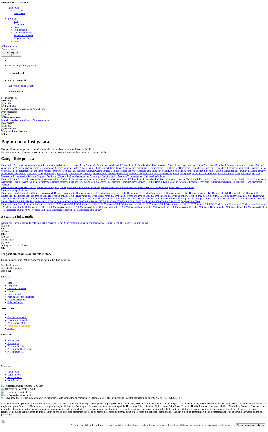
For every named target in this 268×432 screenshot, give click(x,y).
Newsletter (12, 380)
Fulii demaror (78, 170)
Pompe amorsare (220, 173)
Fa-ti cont (18, 10)
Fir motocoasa (99, 182)
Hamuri (159, 182)
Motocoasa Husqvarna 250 (66, 207)
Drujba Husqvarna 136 (131, 193)
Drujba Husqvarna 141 (177, 193)
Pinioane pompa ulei (143, 173)
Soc (104, 176)
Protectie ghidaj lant (250, 173)
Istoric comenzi (14, 377)
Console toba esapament (135, 168)
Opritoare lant (61, 173)
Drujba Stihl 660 (74, 201)
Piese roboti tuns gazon (48, 187)
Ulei (146, 176)
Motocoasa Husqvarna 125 (231, 204)
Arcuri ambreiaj (145, 165)
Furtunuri (90, 170)
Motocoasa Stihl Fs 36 (47, 204)
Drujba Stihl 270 (180, 195)
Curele (63, 187)
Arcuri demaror (175, 165)
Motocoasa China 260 (91, 207)
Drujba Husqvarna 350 (17, 198)
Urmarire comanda (23, 32)
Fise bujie (66, 170)
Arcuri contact (160, 165)
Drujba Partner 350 (38, 198)
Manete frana (19, 173)
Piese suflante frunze (111, 187)
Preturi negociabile (16, 323)
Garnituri (115, 170)
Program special (21, 38)
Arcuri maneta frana (193, 165)
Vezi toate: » (34, 109)
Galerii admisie (102, 170)
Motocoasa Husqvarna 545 (64, 209)
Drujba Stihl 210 (26, 195)
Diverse (24, 182)
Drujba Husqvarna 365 (142, 198)
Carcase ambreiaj (63, 168)
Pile (131, 173)
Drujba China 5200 (170, 201)
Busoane (230, 165)
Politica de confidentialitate (91, 223)
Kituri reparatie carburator (180, 170)
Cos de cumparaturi (17, 317)
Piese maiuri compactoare (181, 187)
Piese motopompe (10, 190)
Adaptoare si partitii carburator (40, 165)
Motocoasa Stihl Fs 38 (70, 204)
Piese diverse (7, 187)
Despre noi (19, 24)
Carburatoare (48, 168)
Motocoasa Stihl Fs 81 (160, 204)
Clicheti (105, 168)
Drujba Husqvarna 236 (103, 195)
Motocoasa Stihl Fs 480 (17, 209)
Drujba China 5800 (190, 201)
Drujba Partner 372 (248, 198)
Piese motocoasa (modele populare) (18, 204)
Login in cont (14, 374)
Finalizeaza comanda (17, 320)
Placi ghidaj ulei (188, 173)
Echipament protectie (39, 182)
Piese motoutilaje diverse (156, 187)
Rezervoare (6, 176)
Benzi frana (209, 165)
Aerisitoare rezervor (65, 165)
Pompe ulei (234, 173)
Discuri (16, 182)
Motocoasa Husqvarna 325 (139, 207)
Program (51, 223)
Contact (17, 41)
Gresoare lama (144, 170)
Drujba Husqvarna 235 (80, 195)
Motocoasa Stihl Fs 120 (205, 204)
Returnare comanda (23, 35)
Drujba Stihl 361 (122, 198)
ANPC (10, 328)
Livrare (17, 27)
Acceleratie (19, 165)
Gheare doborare (128, 170)
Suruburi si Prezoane (116, 176)
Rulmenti (31, 176)
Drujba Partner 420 (39, 201)
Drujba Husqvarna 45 (64, 193)
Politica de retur (39, 223)
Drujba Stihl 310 (214, 195)
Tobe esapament (135, 176)
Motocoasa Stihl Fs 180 (40, 207)
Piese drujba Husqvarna (19, 349)
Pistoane (168, 173)
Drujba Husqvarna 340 (234, 195)
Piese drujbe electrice (118, 173)
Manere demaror (257, 170)
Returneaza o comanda (18, 325)
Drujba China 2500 (112, 201)
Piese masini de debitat (132, 187)
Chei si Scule (86, 168)
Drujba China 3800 (131, 201)
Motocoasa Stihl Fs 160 (17, 207)
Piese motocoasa (9, 179)
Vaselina (153, 176)
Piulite (176, 173)
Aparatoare (111, 179)
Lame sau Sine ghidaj (204, 170)
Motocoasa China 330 (163, 207)
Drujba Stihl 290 (197, 195)
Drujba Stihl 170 (220, 193)
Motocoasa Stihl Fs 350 (186, 207)
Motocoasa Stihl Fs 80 (137, 204)
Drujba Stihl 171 (237, 193)
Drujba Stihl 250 (146, 195)
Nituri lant (49, 173)
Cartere (76, 168)
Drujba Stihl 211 (43, 195)
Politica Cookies (132, 223)
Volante (161, 176)
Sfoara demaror (81, 176)
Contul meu (13, 372)
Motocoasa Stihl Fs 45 (92, 204)
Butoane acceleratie (245, 165)
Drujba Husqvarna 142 (200, 193)
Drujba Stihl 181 (9, 195)
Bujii (223, 165)
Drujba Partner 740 (92, 201)
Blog (16, 21)
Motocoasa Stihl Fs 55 (115, 204)
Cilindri (97, 168)
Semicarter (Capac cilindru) (60, 176)
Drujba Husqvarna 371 (184, 198)
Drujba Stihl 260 (163, 195)
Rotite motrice (20, 176)
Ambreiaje (91, 165)
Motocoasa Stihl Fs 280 (113, 207)
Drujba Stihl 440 (57, 201)
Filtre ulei (56, 170)
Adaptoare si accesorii (25, 187)
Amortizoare (102, 165)
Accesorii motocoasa (39, 179)
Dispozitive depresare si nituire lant (232, 168)
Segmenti (41, 176)
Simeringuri (95, 176)
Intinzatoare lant (160, 170)
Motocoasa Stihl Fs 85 (182, 204)
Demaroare (184, 168)
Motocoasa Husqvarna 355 (212, 207)
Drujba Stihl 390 (21, 201)
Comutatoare (116, 168)
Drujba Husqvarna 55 (108, 193)
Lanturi (219, 170)
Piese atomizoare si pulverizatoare (83, 187)
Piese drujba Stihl (16, 346)
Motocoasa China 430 (236, 207)
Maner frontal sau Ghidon (236, 170)
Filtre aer (32, 170)
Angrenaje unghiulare (94, 179)
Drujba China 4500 (151, 201)
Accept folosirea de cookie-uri (250, 425)
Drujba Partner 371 (205, 198)
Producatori (13, 340)
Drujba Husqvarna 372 (227, 198)
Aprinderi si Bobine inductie (123, 165)
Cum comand (20, 29)
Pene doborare (100, 173)
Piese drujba (7, 165)
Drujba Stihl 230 (60, 195)
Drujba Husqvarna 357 (78, 198)
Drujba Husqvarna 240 (126, 195)
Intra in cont (19, 13)
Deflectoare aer (171, 168)
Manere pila (7, 173)
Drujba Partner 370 (163, 198)
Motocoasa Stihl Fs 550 (90, 209)
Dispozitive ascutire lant (202, 168)
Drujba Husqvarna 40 (43, 193)
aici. (228, 425)
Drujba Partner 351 (57, 198)
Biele (217, 165)
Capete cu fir (192, 179)
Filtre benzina (44, 170)
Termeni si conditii (114, 223)
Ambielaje (80, 165)
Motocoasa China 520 (40, 209)
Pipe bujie (159, 173)
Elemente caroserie (18, 170)
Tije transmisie (238, 182)
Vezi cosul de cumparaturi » (21, 85)
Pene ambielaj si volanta (80, 173)
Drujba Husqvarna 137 (154, 193)
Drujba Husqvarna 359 (102, 198)
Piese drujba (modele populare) (16, 193)
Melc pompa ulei (35, 173)
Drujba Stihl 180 (254, 193)
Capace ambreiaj (33, 168)
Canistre (20, 168)
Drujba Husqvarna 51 (86, 193)
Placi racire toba (204, 173)
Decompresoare (155, 168)
